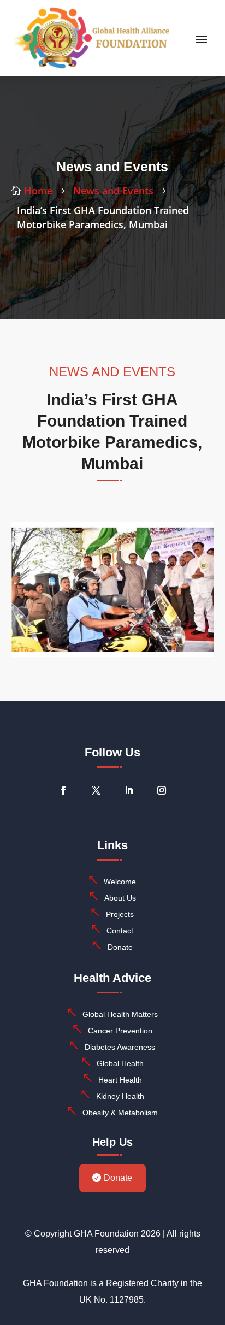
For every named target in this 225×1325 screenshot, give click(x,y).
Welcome (120, 881)
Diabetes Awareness (120, 1047)
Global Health (120, 1063)
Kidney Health (120, 1096)
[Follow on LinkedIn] (129, 790)
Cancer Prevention (120, 1030)
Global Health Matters (120, 1014)
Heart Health (120, 1079)
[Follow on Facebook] (63, 790)
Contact (119, 930)
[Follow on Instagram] (161, 790)
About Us (120, 898)
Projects (120, 914)
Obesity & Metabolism (120, 1112)
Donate (120, 947)
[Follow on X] (96, 790)
